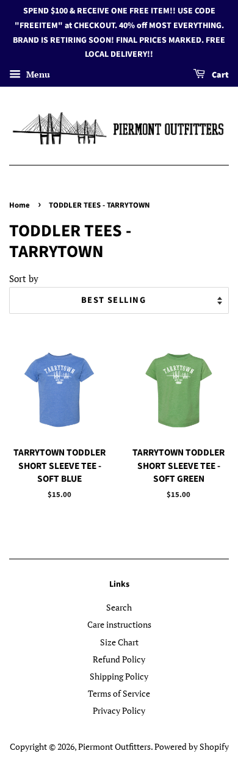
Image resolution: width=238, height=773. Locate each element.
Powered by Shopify (191, 746)
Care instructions (119, 624)
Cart (219, 75)
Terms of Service (119, 693)
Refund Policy (119, 659)
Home (19, 205)
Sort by (23, 278)
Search (119, 607)
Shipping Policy (119, 676)
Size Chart (119, 642)
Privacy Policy (119, 710)
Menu (37, 74)
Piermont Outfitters (114, 746)
